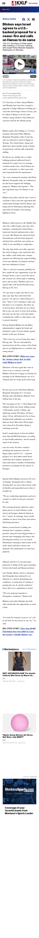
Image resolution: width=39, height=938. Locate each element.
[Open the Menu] (4, 3)
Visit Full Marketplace (29, 649)
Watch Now (33, 3)
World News (9, 19)
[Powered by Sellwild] (33, 777)
